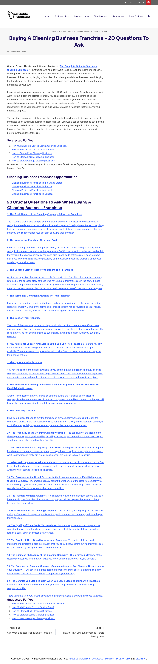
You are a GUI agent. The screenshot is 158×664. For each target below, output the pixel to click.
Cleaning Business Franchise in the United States (37, 182)
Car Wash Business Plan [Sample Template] (29, 630)
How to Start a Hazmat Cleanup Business (33, 157)
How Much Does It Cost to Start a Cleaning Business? (39, 146)
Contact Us (139, 2)
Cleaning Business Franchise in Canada (32, 194)
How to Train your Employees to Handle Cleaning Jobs (83, 632)
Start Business (101, 16)
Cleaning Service (100, 31)
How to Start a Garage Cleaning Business (33, 160)
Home (47, 16)
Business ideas (62, 16)
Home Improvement (81, 31)
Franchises (118, 16)
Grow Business (136, 16)
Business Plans (81, 16)
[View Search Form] (149, 16)
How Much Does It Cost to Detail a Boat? (33, 149)
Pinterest (109, 658)
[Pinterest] (148, 2)
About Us (128, 2)
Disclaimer (141, 658)
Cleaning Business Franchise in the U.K (32, 186)
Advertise (85, 658)
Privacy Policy (123, 658)
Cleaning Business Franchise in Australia (32, 190)
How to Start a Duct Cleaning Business (32, 153)
